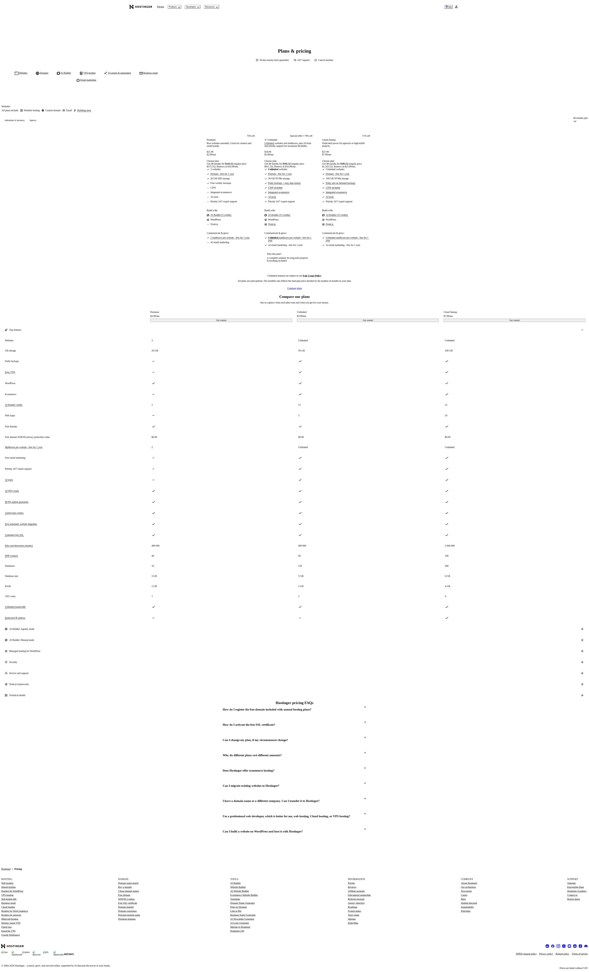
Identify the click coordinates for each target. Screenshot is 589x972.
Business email (8, 903)
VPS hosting (7, 895)
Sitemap (352, 919)
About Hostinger (469, 883)
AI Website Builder (239, 891)
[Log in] (456, 7)
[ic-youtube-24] (569, 946)
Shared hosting (8, 887)
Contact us (572, 895)
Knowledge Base (575, 887)
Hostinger (6, 869)
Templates (235, 899)
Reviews (352, 887)
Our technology (468, 887)
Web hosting (7, 883)
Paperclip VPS (8, 931)
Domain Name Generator (242, 903)
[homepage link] (141, 6)
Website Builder (238, 887)
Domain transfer (126, 907)
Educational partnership (359, 895)
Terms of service (580, 954)
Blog (463, 899)
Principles (465, 911)
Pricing (160, 6)
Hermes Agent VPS (10, 923)
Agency (33, 120)
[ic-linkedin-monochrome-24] (547, 946)
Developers (191, 7)
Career (464, 895)
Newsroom (466, 891)
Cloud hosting (8, 907)
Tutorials (571, 883)
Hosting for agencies (11, 915)
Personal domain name (129, 915)
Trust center (353, 915)
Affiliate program (356, 891)
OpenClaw (6, 927)
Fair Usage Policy (312, 275)
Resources (210, 7)
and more (69, 954)
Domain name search (128, 883)
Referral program (356, 899)
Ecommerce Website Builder (244, 895)
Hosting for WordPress (12, 891)
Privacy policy (546, 954)
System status (354, 911)
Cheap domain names (128, 891)
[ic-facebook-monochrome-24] (553, 946)
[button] (294, 709)
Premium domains (127, 919)
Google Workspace (10, 935)
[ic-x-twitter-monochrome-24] (564, 946)
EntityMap (353, 923)
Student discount (469, 903)
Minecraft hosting (9, 919)
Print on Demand (238, 907)
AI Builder (235, 883)
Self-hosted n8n (8, 899)
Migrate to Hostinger (240, 927)
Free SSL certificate (127, 903)
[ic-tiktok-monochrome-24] (580, 946)
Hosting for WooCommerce (14, 911)
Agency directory (356, 903)
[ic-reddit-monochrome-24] (575, 946)
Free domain (124, 895)
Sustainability (467, 907)
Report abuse (573, 899)
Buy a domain (125, 887)
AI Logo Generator (239, 923)
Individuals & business (15, 120)
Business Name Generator (243, 915)
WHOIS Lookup (126, 899)
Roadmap (352, 907)
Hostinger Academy (577, 891)
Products (173, 7)
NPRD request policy (526, 954)
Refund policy (562, 954)
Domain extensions (127, 911)
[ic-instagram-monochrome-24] (558, 946)
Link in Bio (235, 911)
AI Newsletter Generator (242, 919)
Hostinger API (237, 931)
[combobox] (580, 120)
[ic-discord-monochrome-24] (586, 946)
